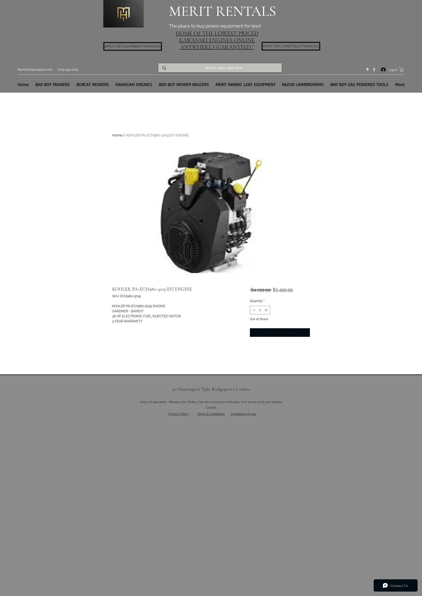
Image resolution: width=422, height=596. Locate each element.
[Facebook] (374, 69)
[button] (401, 69)
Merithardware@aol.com (35, 69)
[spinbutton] (260, 310)
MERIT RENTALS (222, 11)
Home (117, 135)
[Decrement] (253, 310)
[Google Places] (367, 69)
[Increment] (266, 310)
